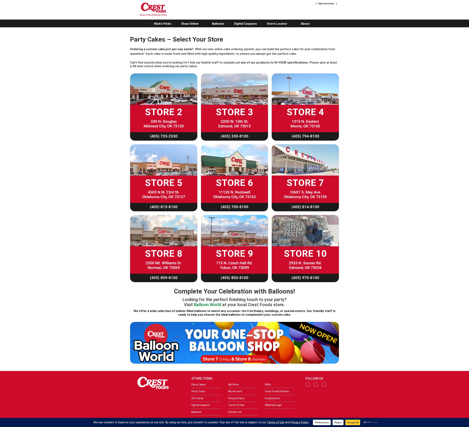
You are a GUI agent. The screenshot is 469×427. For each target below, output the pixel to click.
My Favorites (326, 3)
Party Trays (198, 391)
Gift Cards (197, 398)
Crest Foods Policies (277, 391)
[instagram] (316, 385)
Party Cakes (198, 384)
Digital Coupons (200, 405)
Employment (272, 398)
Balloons (196, 412)
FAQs (268, 384)
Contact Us (235, 412)
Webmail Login (273, 405)
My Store (233, 384)
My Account (235, 391)
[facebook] (307, 385)
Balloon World (207, 304)
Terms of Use (236, 405)
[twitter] (324, 385)
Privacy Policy (236, 398)
